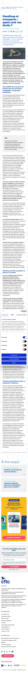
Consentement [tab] (4, 314)
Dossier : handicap (13, 7)
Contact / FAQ (5, 631)
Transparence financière (7, 625)
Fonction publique (6, 644)
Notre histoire (5, 618)
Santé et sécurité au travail (8, 646)
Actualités (7, 7)
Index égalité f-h (5, 627)
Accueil (2, 7)
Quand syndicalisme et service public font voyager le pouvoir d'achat (12, 593)
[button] (14, 519)
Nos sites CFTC (8, 655)
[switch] (25, 341)
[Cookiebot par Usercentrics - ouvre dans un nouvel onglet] (21, 311)
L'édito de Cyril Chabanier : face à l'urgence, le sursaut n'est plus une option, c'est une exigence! (13, 606)
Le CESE (3, 622)
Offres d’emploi (5, 629)
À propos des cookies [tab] (21, 314)
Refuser (14, 362)
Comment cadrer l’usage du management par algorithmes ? (13, 589)
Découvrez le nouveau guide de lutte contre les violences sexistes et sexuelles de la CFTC (13, 596)
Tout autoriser (14, 355)
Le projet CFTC (5, 614)
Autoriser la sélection (14, 359)
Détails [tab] (12, 314)
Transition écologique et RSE (8, 640)
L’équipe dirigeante (6, 620)
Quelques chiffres (5, 616)
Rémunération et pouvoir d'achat (10, 638)
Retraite (3, 642)
